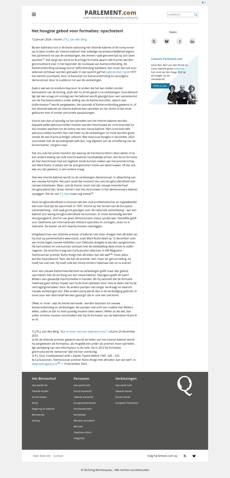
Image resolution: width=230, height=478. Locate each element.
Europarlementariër (85, 403)
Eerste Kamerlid (83, 391)
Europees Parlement (126, 403)
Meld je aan (160, 85)
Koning (36, 420)
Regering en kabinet (43, 408)
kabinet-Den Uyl (116, 72)
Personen (81, 378)
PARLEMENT (110, 13)
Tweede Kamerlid (83, 397)
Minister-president (84, 420)
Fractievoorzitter (83, 408)
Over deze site (42, 456)
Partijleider (80, 414)
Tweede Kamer (40, 391)
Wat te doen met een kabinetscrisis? (83, 331)
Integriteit (79, 438)
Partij (35, 403)
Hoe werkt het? (82, 385)
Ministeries (38, 414)
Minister (78, 426)
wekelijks (179, 68)
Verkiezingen (126, 378)
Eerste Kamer (39, 397)
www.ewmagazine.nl (44, 364)
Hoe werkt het (39, 385)
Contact (58, 456)
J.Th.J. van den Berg (75, 39)
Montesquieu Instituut (122, 17)
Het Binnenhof (44, 378)
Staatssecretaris (83, 432)
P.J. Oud (65, 194)
